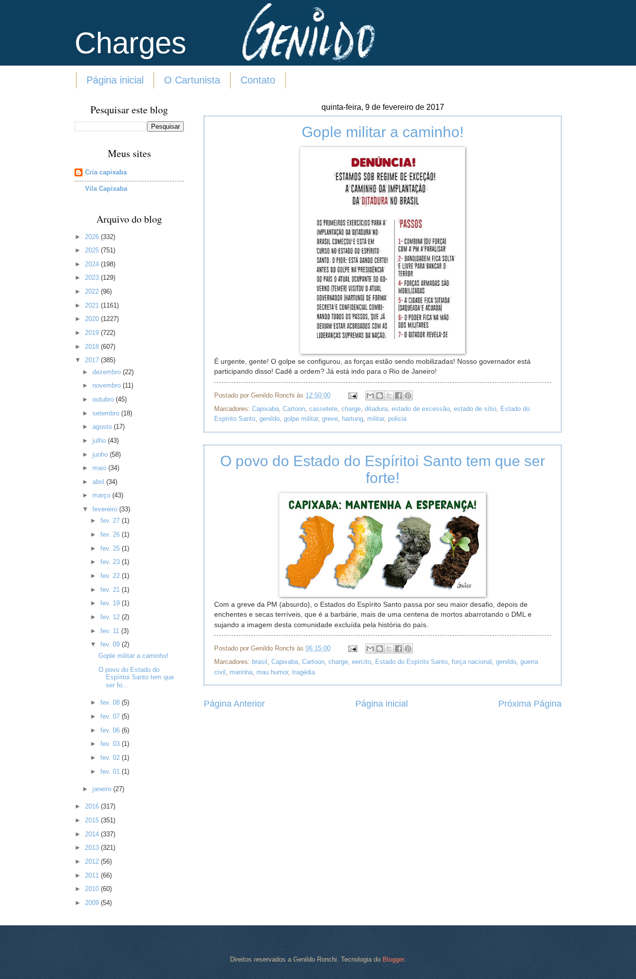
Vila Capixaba (106, 188)
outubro (104, 399)
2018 (93, 346)
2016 (93, 806)
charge (351, 408)
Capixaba (265, 408)
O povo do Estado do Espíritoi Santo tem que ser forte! (382, 469)
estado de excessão (421, 408)
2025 (93, 250)
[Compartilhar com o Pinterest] (408, 396)
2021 (93, 305)
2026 (93, 237)
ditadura (376, 408)
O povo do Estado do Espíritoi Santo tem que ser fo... (136, 677)
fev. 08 (111, 702)
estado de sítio (475, 408)
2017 (93, 360)
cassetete (323, 408)
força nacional (472, 661)
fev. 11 (110, 631)
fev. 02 (111, 757)
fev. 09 (111, 644)
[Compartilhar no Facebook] (398, 396)
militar (375, 418)
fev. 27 (111, 520)
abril (99, 482)
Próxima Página (529, 704)
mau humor (272, 672)
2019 (93, 332)
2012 (93, 861)
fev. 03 (111, 743)
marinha (241, 672)
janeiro (102, 789)
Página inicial (115, 80)
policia (397, 418)
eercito (361, 661)
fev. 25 (111, 548)
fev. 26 (111, 534)
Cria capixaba (106, 172)
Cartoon (294, 408)
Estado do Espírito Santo (411, 661)
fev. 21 (111, 589)
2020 (93, 319)
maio (100, 468)
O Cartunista (192, 80)
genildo (269, 418)
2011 (93, 875)
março (102, 495)
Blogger (393, 959)
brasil (259, 661)
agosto (103, 426)
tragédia (303, 672)
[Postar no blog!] (380, 396)
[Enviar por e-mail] (370, 396)
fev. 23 (111, 562)
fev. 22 (111, 575)
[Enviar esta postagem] (352, 395)
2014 (93, 834)
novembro (107, 385)
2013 (93, 847)
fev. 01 (111, 771)
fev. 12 (111, 617)
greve (330, 418)
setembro (106, 413)
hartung (352, 418)
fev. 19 (111, 603)
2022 (93, 291)
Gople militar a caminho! (383, 132)
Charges (130, 43)
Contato (257, 80)
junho (101, 454)
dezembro (107, 372)
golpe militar (301, 418)
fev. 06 (111, 730)
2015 (93, 820)
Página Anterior (234, 704)
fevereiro (105, 509)
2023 (93, 277)
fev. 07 (111, 716)
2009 (93, 902)
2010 (93, 889)
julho (100, 440)
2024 (93, 264)
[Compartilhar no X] (389, 396)
